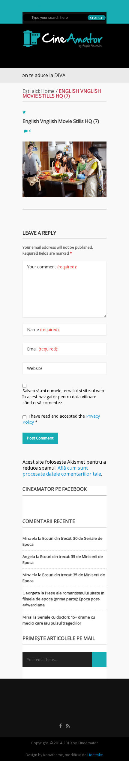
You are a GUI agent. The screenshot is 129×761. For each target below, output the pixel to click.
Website (35, 368)
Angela (28, 556)
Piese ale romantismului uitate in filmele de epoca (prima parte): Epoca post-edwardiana (63, 599)
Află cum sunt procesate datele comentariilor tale (61, 471)
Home (48, 91)
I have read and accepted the (61, 419)
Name (43, 329)
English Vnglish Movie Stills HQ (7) (60, 121)
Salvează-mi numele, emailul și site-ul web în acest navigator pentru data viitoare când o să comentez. (63, 396)
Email (42, 349)
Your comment (52, 267)
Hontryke (95, 754)
